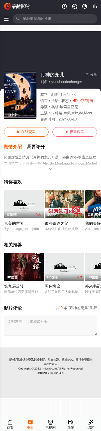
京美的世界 (14, 223)
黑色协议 (52, 286)
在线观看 (26, 132)
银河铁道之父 (56, 223)
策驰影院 (14, 359)
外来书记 (93, 286)
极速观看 (74, 132)
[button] (15, 147)
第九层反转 (14, 286)
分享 (91, 75)
